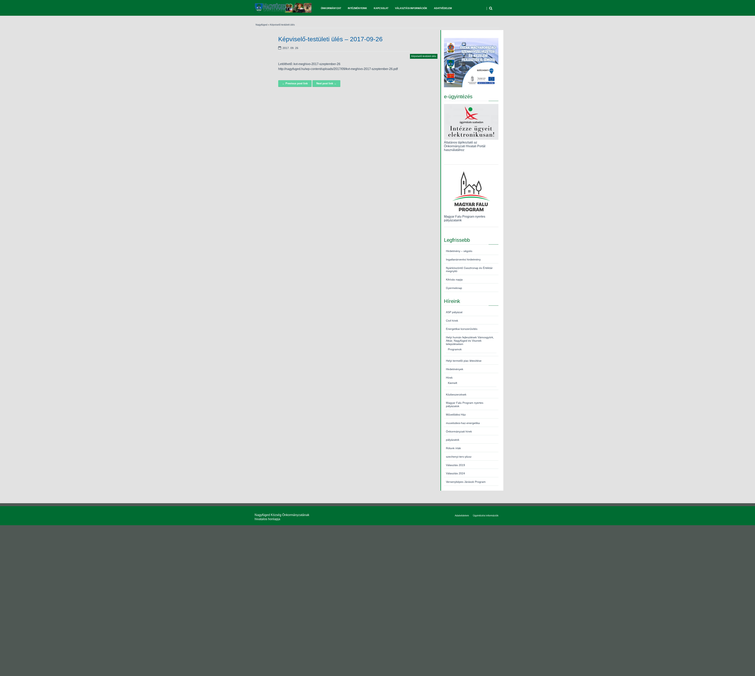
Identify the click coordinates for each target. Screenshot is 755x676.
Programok (455, 349)
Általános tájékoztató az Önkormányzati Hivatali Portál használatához (464, 146)
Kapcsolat (381, 8)
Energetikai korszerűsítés (461, 328)
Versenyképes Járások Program (466, 481)
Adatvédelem (443, 8)
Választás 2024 (455, 473)
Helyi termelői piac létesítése (464, 360)
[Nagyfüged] (283, 8)
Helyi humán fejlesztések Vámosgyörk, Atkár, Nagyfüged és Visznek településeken (470, 341)
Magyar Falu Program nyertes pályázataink (464, 218)
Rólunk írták (453, 448)
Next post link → (326, 83)
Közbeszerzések (456, 394)
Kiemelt (452, 382)
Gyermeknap (454, 288)
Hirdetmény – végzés (459, 251)
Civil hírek (452, 320)
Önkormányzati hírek (459, 431)
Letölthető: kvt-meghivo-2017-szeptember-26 (309, 64)
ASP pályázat (454, 312)
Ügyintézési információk (485, 515)
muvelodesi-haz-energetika (463, 423)
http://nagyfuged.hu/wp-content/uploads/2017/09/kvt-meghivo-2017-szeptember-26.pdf (338, 69)
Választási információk (411, 8)
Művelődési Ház (456, 414)
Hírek (449, 377)
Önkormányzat (331, 8)
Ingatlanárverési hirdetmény (463, 259)
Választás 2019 (455, 465)
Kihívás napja (454, 279)
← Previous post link (295, 83)
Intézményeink (357, 8)
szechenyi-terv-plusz (458, 456)
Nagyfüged (261, 24)
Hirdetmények (454, 369)
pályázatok (452, 439)
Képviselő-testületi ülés (282, 24)
